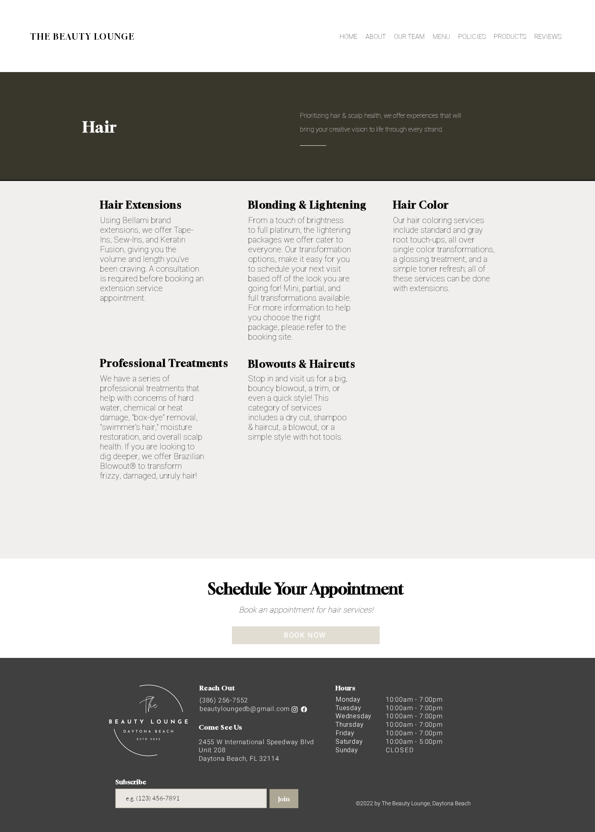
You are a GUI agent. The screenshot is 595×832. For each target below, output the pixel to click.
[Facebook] (304, 709)
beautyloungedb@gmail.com (245, 709)
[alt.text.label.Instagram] (295, 709)
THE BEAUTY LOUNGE (82, 37)
